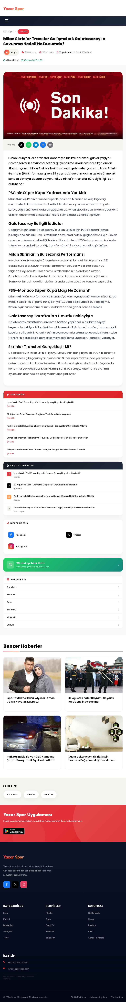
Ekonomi (11, 594)
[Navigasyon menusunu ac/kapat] (6, 21)
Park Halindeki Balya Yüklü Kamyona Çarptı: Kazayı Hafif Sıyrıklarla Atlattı (47, 426)
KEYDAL (21, 976)
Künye (91, 919)
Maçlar (49, 912)
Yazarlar (50, 931)
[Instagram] (23, 884)
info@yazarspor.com (18, 968)
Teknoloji (11, 609)
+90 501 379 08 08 (17, 962)
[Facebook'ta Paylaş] (43, 145)
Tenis (6, 937)
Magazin (11, 617)
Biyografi (50, 937)
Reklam (92, 925)
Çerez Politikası (96, 937)
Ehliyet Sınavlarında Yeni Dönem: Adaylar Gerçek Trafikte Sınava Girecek (46, 449)
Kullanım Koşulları (98, 997)
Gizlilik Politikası (78, 997)
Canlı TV (50, 925)
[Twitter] (15, 884)
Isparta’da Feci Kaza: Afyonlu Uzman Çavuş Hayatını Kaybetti (40, 402)
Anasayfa (8, 31)
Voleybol (7, 931)
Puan (48, 919)
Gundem (11, 587)
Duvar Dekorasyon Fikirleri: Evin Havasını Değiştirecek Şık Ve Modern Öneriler (47, 437)
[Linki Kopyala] (50, 145)
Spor (9, 602)
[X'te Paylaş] (21, 145)
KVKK (91, 931)
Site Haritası (117, 997)
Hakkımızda (94, 912)
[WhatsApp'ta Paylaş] (29, 145)
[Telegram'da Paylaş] (36, 145)
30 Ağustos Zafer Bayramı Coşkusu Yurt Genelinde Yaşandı (39, 414)
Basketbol (8, 925)
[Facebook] (6, 884)
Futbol (23, 31)
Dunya (10, 624)
